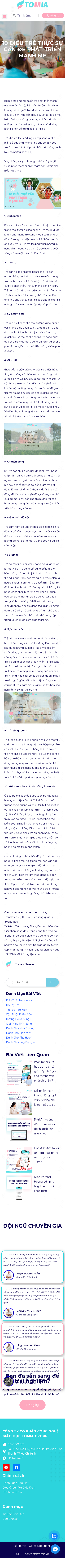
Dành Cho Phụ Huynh (19, 1037)
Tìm (52, 982)
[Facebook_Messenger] (55, 1549)
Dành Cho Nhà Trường (20, 1028)
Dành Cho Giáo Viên (19, 1033)
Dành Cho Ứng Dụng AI (20, 1042)
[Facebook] (16, 1467)
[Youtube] (6, 1467)
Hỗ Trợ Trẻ (12, 1005)
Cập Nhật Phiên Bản (19, 1014)
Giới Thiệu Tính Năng (19, 1023)
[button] (4, 16)
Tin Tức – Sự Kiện (16, 1009)
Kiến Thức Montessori (19, 1000)
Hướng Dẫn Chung (17, 1019)
